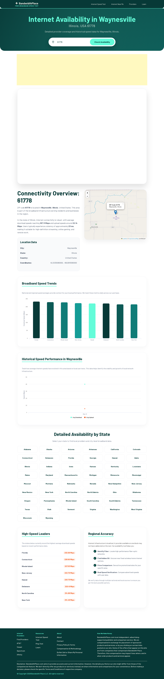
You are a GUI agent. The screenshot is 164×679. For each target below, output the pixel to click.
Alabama (27, 449)
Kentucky (115, 466)
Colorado (136, 449)
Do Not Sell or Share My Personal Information (69, 653)
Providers (132, 4)
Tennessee (136, 501)
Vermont (71, 509)
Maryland (49, 475)
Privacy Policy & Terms (66, 645)
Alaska (49, 449)
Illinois (27, 466)
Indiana (49, 466)
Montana (49, 484)
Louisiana (137, 466)
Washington (115, 509)
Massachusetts (71, 475)
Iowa (71, 466)
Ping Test (39, 644)
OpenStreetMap (134, 238)
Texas (27, 509)
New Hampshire (114, 484)
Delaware (49, 458)
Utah (49, 509)
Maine (27, 475)
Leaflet (124, 238)
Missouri (27, 484)
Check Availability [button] (102, 42)
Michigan (93, 475)
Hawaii (114, 458)
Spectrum (21, 651)
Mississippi (136, 475)
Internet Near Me (117, 4)
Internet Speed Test (98, 4)
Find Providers (22, 639)
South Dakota (114, 501)
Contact (60, 641)
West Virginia (136, 509)
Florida (71, 458)
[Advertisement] (82, 69)
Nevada (93, 484)
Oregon (27, 501)
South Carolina (93, 501)
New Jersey (137, 484)
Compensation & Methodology (69, 648)
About (59, 637)
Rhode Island (71, 501)
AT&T (19, 643)
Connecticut (27, 458)
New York (49, 492)
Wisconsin (27, 518)
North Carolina (71, 492)
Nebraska (71, 484)
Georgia (93, 458)
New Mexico (27, 492)
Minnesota (114, 475)
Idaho (136, 458)
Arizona (71, 449)
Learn (144, 4)
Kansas (93, 466)
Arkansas (93, 449)
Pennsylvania (49, 501)
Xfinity (19, 654)
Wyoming (49, 518)
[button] (115, 212)
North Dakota (92, 492)
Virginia (93, 509)
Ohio (115, 492)
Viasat (19, 647)
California (115, 449)
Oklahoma (137, 492)
